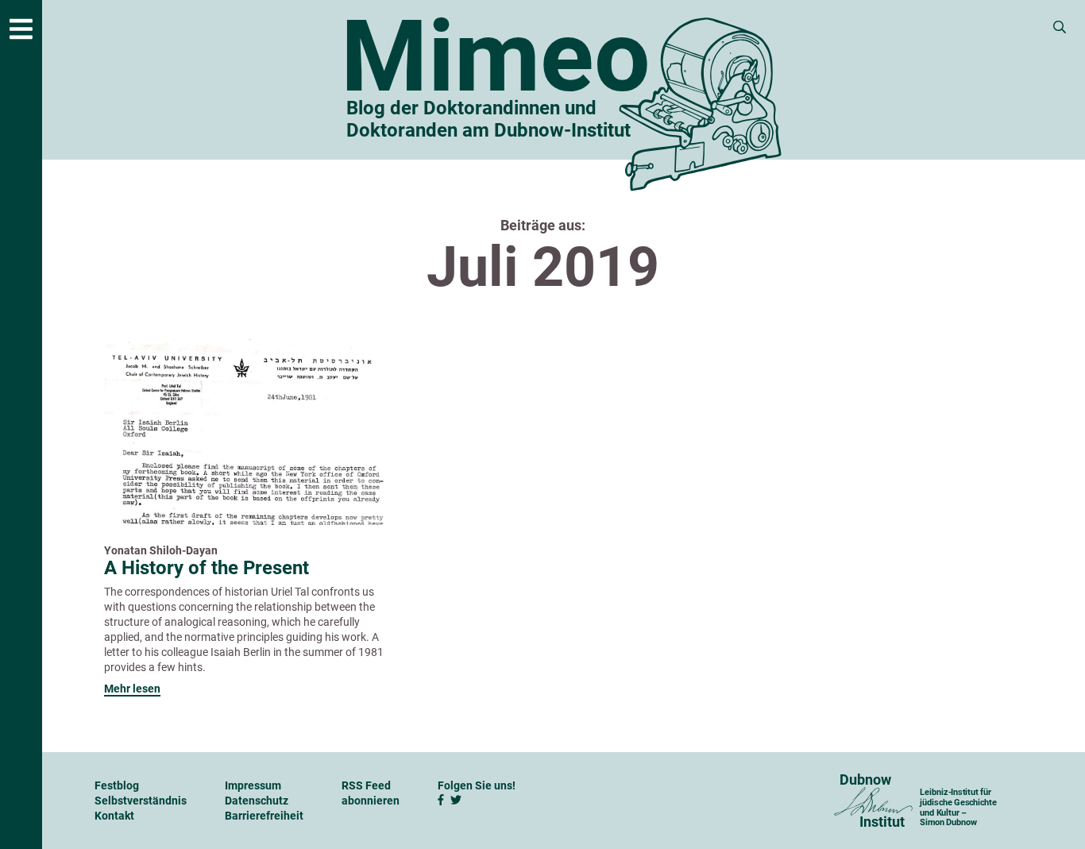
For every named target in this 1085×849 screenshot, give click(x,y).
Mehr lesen (132, 688)
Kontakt (114, 815)
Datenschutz (256, 800)
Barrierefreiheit (264, 815)
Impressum (253, 785)
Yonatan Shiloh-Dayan (161, 550)
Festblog (117, 785)
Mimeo (496, 57)
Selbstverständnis (141, 800)
